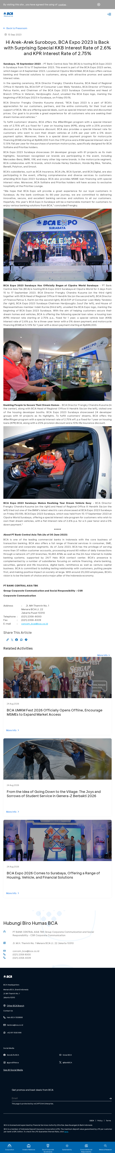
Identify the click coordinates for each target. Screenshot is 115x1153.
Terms (108, 1120)
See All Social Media (13, 1070)
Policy (100, 1120)
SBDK (91, 1120)
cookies (62, 4)
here (66, 1131)
